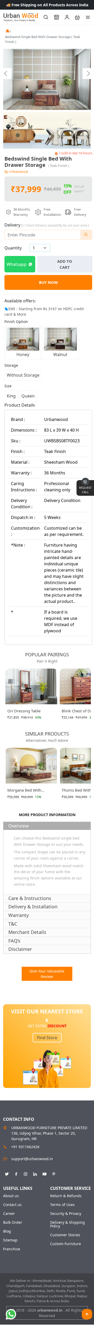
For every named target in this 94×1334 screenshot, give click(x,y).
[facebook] (16, 1173)
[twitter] (6, 1173)
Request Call (85, 490)
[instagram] (25, 1173)
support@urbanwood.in (32, 1158)
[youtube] (44, 1173)
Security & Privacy (65, 1213)
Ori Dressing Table (23, 710)
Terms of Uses (62, 1205)
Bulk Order (12, 1222)
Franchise (11, 1249)
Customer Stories (65, 1235)
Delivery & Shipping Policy (67, 1224)
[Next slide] (88, 73)
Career (9, 1213)
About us (11, 1196)
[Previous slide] (6, 73)
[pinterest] (53, 1173)
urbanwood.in (50, 1310)
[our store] (54, 17)
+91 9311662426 (25, 1146)
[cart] (75, 17)
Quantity (13, 248)
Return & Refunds (65, 1196)
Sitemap (10, 1240)
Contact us (12, 1205)
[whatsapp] (11, 1314)
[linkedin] (35, 1173)
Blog (7, 1231)
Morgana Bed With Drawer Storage (24, 791)
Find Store (47, 1038)
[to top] (87, 1314)
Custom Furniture (65, 1244)
